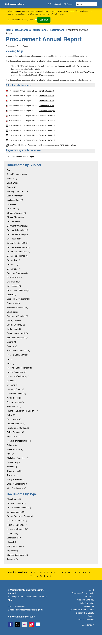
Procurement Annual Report (23, 156)
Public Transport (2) (15, 432)
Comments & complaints (83, 592)
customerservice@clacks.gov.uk (29, 609)
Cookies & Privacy (85, 599)
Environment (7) (14, 329)
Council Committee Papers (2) (20, 516)
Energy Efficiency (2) (16, 324)
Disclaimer (89, 606)
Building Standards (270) (17, 191)
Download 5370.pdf (47, 140)
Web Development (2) (16, 488)
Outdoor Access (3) (15, 402)
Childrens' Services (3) (16, 212)
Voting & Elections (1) (16, 479)
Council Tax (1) (13, 260)
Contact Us (89, 596)
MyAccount (68, 4)
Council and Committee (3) (18, 251)
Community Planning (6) (17, 234)
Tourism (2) (12, 466)
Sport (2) (10, 453)
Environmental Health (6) (17, 333)
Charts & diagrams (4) (16, 503)
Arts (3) (10, 169)
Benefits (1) (12, 178)
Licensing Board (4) (15, 389)
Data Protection (87, 602)
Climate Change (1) (15, 217)
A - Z (91, 589)
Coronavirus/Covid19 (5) (17, 242)
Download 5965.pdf (47, 125)
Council (14, 4)
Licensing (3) (12, 384)
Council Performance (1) (17, 255)
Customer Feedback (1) (17, 273)
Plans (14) (11, 541)
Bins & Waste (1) (14, 182)
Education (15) (13, 303)
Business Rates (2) (15, 199)
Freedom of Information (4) (18, 350)
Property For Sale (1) (16, 423)
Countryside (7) (13, 268)
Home (9, 30)
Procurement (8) (14, 419)
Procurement (56, 30)
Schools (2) (12, 445)
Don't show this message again (21, 20)
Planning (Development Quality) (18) (22, 410)
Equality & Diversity (85, 612)
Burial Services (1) (15, 195)
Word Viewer (88, 72)
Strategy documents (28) (17, 554)
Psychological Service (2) (18, 427)
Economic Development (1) (18, 298)
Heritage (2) (12, 359)
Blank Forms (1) (14, 499)
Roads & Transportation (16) (19, 440)
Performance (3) (14, 406)
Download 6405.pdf (47, 115)
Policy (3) (11, 415)
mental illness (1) (14, 397)
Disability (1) (12, 294)
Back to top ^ (88, 624)
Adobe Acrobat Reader (67, 66)
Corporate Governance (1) (18, 247)
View (73, 145)
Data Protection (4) (15, 277)
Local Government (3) (16, 393)
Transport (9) (12, 475)
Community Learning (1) (17, 230)
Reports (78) (12, 550)
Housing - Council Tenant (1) (19, 367)
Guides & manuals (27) (17, 520)
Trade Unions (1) (14, 470)
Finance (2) (12, 346)
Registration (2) (13, 436)
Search (91, 616)
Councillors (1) (13, 264)
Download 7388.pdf (46, 90)
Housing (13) (12, 363)
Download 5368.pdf (47, 130)
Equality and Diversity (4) (17, 337)
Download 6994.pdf (46, 100)
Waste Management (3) (17, 483)
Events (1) (11, 341)
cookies (18, 11)
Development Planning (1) (18, 290)
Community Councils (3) (17, 225)
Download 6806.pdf (46, 105)
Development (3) (14, 285)
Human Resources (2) (16, 372)
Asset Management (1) (17, 174)
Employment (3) (14, 320)
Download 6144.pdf (47, 120)
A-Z (49, 4)
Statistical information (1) (17, 458)
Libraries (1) (12, 380)
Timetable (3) (12, 559)
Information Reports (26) (17, 529)
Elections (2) (12, 311)
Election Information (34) (17, 307)
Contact (57, 4)
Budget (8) (11, 187)
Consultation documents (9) (19, 507)
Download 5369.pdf (47, 135)
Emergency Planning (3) (17, 316)
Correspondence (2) (16, 511)
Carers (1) (11, 204)
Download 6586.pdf (47, 110)
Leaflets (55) (12, 533)
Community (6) (13, 221)
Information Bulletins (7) (17, 524)
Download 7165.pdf (46, 95)
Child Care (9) (13, 208)
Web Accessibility (86, 619)
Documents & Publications (31, 30)
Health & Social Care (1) (17, 354)
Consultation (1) (14, 238)
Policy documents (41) (16, 546)
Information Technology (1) (18, 376)
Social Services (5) (15, 449)
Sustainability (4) (14, 462)
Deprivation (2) (13, 281)
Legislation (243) (14, 537)
